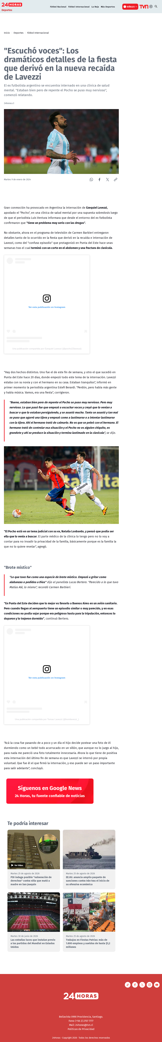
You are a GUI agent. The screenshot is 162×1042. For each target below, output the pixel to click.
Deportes (18, 32)
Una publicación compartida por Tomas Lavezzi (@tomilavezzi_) (47, 719)
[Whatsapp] (91, 179)
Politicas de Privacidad (81, 1029)
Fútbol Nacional (58, 6)
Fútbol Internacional (79, 6)
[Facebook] (99, 179)
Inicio (7, 32)
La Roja (95, 6)
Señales (131, 6)
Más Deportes (108, 6)
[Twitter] (107, 179)
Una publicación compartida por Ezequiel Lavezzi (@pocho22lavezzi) (46, 348)
